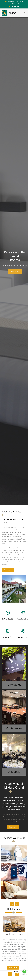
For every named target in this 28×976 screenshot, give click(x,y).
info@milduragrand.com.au (15, 1)
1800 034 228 (15, 3)
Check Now (13, 967)
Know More (7, 570)
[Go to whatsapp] (24, 971)
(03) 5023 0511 (15, 6)
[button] (25, 13)
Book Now (15, 271)
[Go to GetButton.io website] (24, 974)
